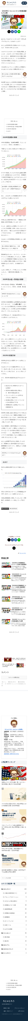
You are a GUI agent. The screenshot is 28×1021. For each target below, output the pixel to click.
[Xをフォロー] (14, 548)
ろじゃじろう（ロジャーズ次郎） (14, 729)
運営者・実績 (7, 1008)
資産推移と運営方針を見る (11, 754)
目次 (12, 121)
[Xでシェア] (9, 31)
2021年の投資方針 (11, 128)
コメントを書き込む (14, 677)
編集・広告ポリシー (8, 1011)
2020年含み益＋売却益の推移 (14, 126)
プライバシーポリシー (19, 1008)
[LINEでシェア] (19, 31)
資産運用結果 (6, 508)
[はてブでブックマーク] (15, 31)
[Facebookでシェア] (12, 31)
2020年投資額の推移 (12, 124)
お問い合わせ (21, 1011)
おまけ (9, 131)
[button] (25, 878)
